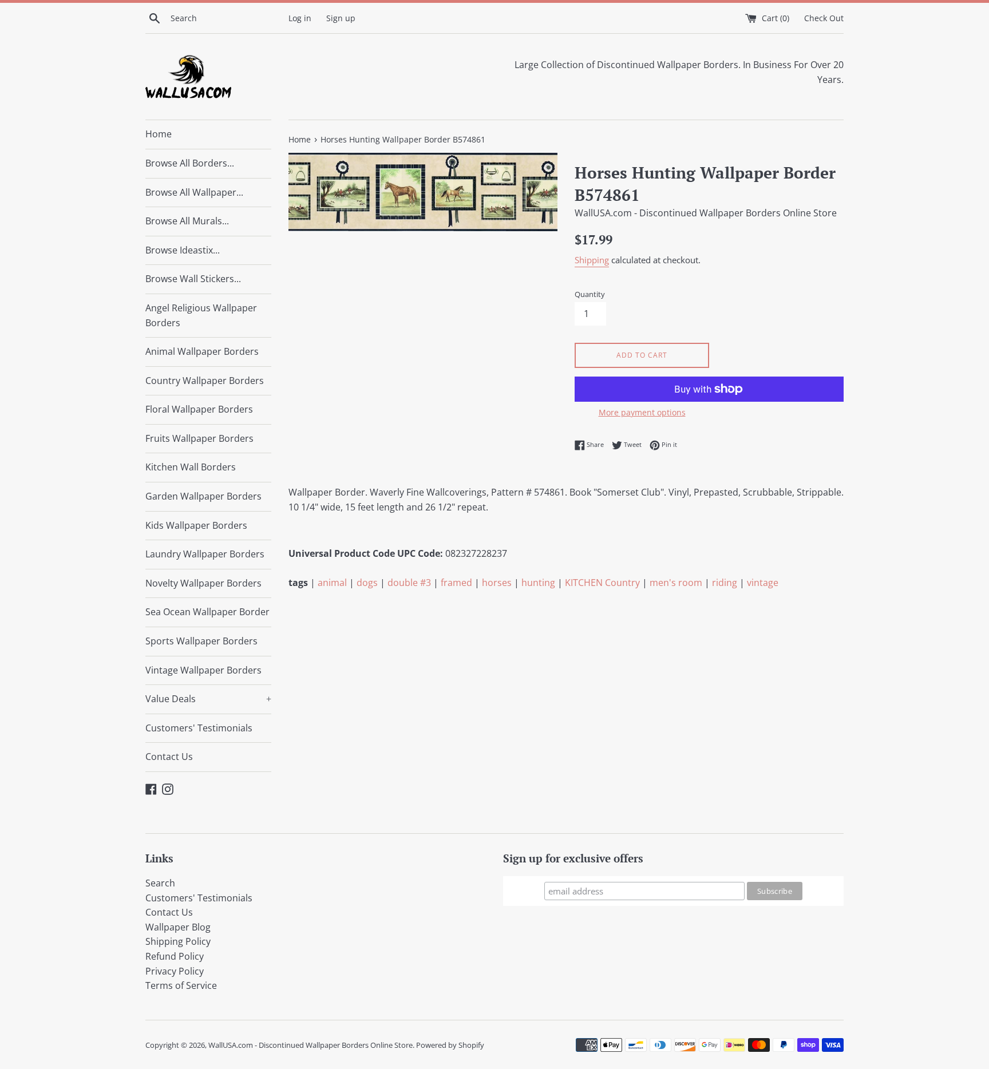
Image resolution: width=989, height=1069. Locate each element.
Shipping (592, 260)
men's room (676, 582)
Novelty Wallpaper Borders (203, 583)
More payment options (642, 412)
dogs (367, 582)
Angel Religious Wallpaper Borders (201, 315)
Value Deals (208, 698)
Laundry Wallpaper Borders (204, 554)
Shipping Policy (178, 941)
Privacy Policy (174, 971)
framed (456, 582)
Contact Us (169, 756)
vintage (762, 582)
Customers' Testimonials (198, 728)
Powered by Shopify (450, 1045)
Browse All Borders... (189, 163)
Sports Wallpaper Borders (201, 641)
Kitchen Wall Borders (190, 467)
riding (724, 582)
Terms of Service (181, 985)
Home (158, 134)
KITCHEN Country (602, 582)
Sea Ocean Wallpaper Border (207, 611)
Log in (299, 18)
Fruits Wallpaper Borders (199, 438)
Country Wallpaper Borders (204, 380)
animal (332, 582)
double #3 (409, 582)
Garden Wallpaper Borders (203, 496)
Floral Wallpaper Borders (199, 409)
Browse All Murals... (187, 221)
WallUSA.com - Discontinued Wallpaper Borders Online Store (310, 1045)
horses (497, 582)
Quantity (590, 294)
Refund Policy (174, 956)
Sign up (340, 18)
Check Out (824, 18)
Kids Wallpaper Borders (196, 525)
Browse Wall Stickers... (193, 278)
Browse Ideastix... (182, 250)
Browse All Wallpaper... (194, 192)
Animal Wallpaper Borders (202, 351)
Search (160, 883)
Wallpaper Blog (178, 927)
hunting (538, 582)
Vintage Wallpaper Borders (203, 670)
